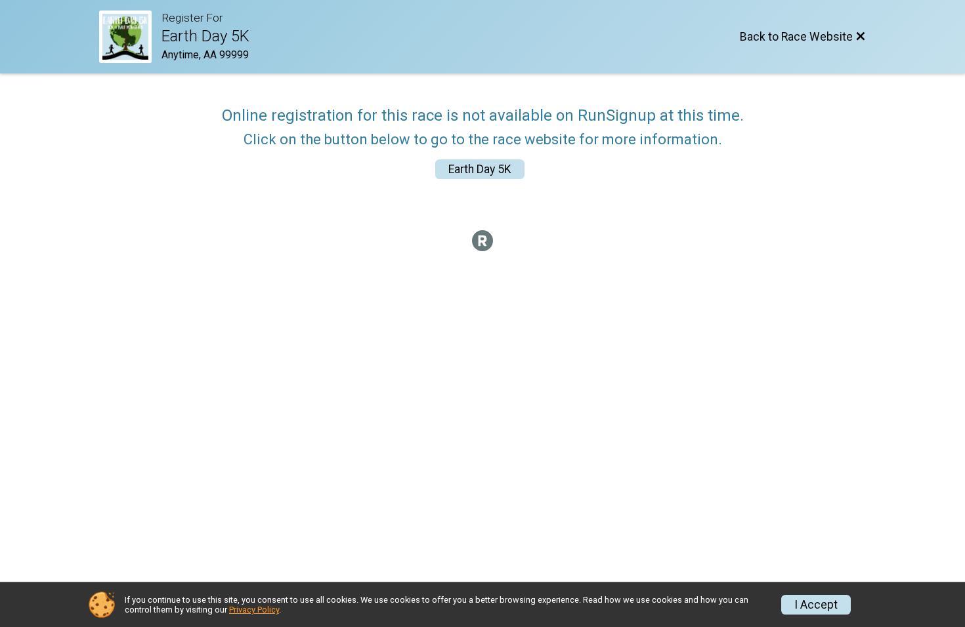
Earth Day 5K (479, 169)
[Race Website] (130, 36)
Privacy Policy (254, 610)
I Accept (816, 604)
